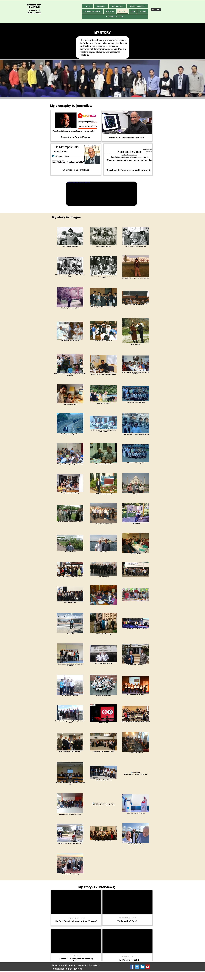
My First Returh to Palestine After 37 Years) (76, 921)
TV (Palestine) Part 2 (129, 959)
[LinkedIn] (142, 967)
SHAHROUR (34, 7)
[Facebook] (132, 967)
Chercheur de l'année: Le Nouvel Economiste (128, 170)
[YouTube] (148, 967)
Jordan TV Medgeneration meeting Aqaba (76, 959)
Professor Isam (34, 5)
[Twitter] (137, 967)
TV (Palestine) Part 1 (127, 921)
